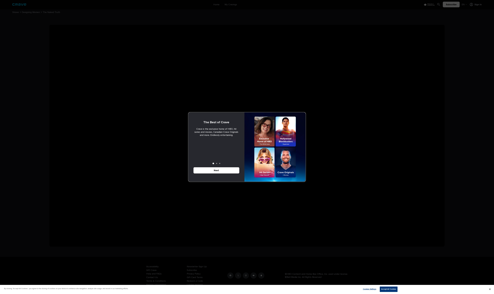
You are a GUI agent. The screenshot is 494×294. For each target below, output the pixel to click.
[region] (247, 289)
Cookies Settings (369, 289)
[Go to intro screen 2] (216, 163)
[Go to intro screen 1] (213, 163)
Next (216, 170)
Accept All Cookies (388, 289)
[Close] (490, 289)
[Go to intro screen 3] (219, 163)
